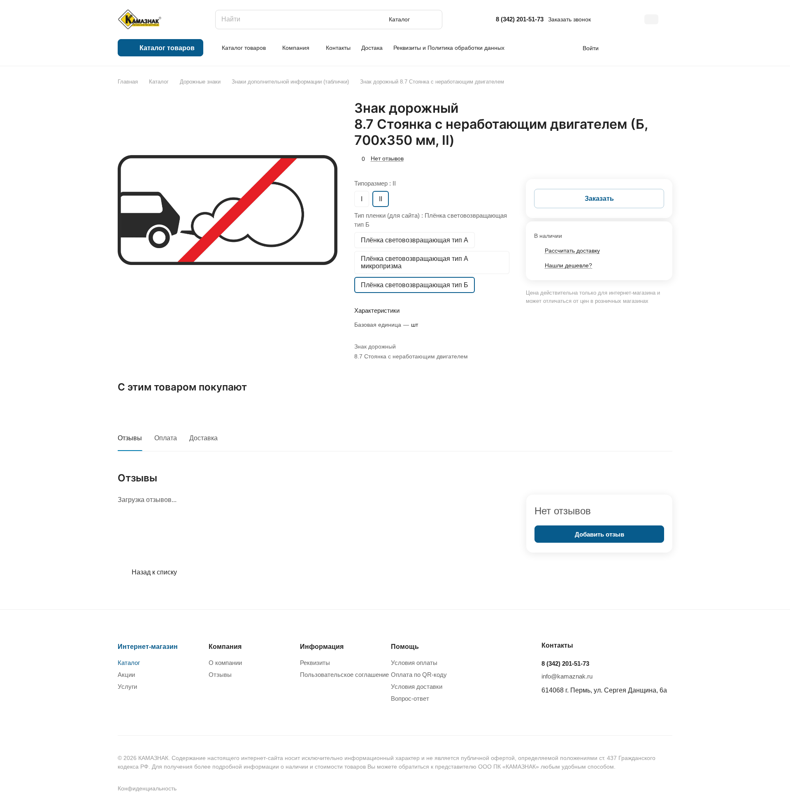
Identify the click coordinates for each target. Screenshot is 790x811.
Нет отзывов (387, 158)
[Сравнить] (646, 157)
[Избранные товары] (643, 48)
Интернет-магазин (148, 646)
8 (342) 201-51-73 (520, 19)
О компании (225, 662)
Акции (126, 674)
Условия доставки (416, 686)
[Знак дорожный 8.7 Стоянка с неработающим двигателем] (227, 210)
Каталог (129, 662)
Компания (225, 646)
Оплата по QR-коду (419, 674)
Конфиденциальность (147, 788)
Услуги (127, 686)
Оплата (165, 438)
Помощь (405, 646)
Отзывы (130, 438)
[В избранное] (627, 157)
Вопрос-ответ (410, 698)
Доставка (203, 438)
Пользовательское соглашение (344, 674)
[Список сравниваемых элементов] (619, 48)
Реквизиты (315, 662)
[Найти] (432, 19)
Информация (322, 646)
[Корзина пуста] (668, 48)
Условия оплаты (414, 662)
